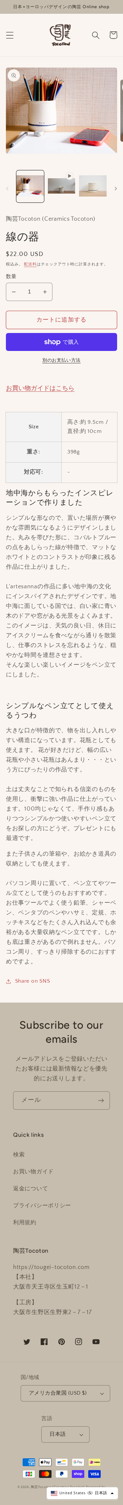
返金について (30, 1189)
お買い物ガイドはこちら (40, 388)
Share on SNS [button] (32, 981)
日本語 (58, 1434)
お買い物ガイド (33, 1172)
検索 (19, 1155)
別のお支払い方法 (61, 360)
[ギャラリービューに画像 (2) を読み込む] (93, 186)
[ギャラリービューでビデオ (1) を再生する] (61, 186)
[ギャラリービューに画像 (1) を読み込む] (30, 186)
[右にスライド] (116, 188)
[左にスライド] (7, 188)
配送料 (30, 264)
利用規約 (24, 1223)
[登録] (101, 1100)
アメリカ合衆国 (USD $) (58, 1393)
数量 (11, 276)
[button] (10, 35)
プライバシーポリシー (42, 1206)
